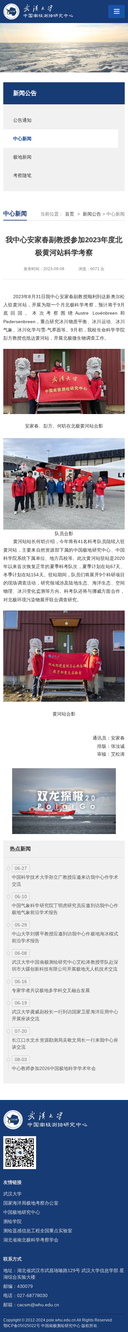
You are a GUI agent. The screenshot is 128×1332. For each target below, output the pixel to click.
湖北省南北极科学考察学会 (30, 1239)
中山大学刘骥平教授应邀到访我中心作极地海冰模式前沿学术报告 (65, 937)
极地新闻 (22, 157)
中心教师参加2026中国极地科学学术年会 (54, 1068)
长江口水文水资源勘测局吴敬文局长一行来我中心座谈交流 (65, 1043)
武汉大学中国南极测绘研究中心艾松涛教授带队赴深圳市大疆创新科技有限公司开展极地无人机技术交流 (65, 965)
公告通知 (22, 120)
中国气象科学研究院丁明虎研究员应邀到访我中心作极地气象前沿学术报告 (65, 909)
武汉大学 (12, 1193)
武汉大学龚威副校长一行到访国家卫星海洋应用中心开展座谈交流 (65, 1015)
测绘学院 (12, 1221)
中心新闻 (22, 138)
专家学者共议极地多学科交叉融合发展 (51, 990)
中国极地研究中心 (21, 1212)
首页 (69, 214)
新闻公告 (25, 93)
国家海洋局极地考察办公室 (30, 1203)
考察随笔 (22, 175)
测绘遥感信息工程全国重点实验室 (37, 1230)
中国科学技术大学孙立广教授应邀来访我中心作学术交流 (65, 881)
